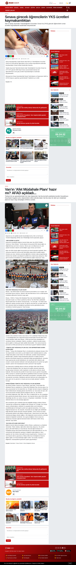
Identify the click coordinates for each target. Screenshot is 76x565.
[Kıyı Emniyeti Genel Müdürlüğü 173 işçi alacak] (26, 516)
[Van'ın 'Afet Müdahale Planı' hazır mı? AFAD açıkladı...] (27, 216)
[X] (58, 548)
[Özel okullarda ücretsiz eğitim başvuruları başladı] (41, 143)
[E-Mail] (14, 133)
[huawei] (67, 551)
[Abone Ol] (47, 56)
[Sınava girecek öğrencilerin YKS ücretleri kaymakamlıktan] (27, 42)
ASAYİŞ (61, 273)
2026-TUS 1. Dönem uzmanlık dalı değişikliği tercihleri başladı (26, 161)
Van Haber (61, 93)
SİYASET (27, 7)
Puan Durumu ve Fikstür (12, 557)
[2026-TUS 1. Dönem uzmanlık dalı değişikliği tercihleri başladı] (26, 155)
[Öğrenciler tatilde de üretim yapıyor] (41, 155)
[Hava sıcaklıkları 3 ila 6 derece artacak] (12, 504)
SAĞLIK (38, 7)
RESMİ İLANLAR (10, 10)
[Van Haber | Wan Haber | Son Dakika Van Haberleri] (12, 3)
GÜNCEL (16, 7)
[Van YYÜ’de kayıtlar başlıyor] (26, 143)
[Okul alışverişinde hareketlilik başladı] (12, 143)
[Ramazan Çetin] (9, 130)
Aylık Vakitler (54, 144)
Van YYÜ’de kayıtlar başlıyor (26, 148)
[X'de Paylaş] (8, 56)
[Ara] (67, 7)
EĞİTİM (33, 7)
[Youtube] (63, 548)
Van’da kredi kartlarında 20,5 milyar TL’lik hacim (64, 125)
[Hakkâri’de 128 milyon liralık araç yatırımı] (41, 504)
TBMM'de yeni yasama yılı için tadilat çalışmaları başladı (64, 113)
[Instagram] (60, 548)
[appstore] (53, 551)
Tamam (70, 563)
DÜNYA (43, 7)
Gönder (8, 180)
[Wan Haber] (9, 492)
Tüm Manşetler (26, 557)
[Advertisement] (27, 93)
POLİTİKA (61, 110)
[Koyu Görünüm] (69, 7)
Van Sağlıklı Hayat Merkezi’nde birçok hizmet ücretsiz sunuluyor (64, 107)
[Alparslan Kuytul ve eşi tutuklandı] (26, 504)
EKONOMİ (49, 7)
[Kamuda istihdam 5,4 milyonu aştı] (41, 516)
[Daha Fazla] (13, 56)
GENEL (22, 7)
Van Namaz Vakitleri (44, 555)
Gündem (61, 116)
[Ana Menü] (67, 10)
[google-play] (60, 551)
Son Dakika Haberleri (44, 557)
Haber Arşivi (58, 557)
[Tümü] (69, 90)
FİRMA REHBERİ (57, 7)
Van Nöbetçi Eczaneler (11, 555)
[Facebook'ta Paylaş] (6, 56)
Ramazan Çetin (9, 58)
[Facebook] (56, 548)
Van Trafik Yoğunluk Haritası (61, 555)
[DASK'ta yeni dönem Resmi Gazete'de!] (12, 516)
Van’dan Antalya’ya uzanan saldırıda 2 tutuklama (64, 101)
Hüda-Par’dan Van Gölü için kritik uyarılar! (63, 95)
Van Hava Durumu (27, 555)
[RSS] (65, 548)
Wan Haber (8, 233)
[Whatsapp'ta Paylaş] (11, 56)
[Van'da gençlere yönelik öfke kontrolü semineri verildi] (12, 155)
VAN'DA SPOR (9, 7)
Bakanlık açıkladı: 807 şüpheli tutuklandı (63, 119)
